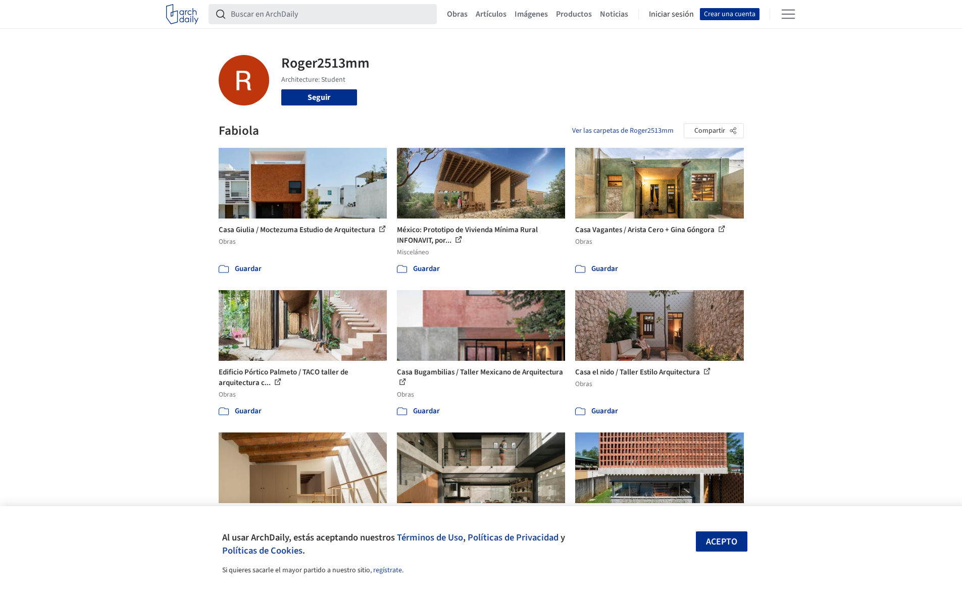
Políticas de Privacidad (513, 537)
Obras (457, 14)
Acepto (721, 541)
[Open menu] (788, 14)
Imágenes (531, 14)
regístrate (387, 570)
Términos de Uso (430, 537)
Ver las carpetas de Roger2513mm (623, 130)
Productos (574, 14)
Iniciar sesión (671, 14)
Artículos (491, 14)
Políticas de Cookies (262, 550)
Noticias (614, 14)
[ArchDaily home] (182, 14)
